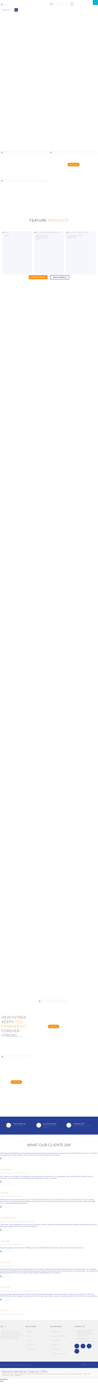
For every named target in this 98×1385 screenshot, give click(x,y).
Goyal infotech (92, 1364)
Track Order (31, 1349)
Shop (29, 1336)
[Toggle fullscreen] (2, 1379)
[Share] (4, 1379)
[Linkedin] (76, 1351)
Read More (73, 164)
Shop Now (53, 1026)
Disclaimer (55, 1345)
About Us (30, 1332)
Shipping (54, 1332)
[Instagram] (89, 1346)
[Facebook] (76, 1346)
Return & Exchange (58, 1336)
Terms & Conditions (58, 1353)
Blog (29, 1340)
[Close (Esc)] (6, 1379)
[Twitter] (83, 1346)
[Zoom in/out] (1, 1379)
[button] (33, 5)
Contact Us (31, 1345)
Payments (55, 1340)
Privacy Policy (56, 1349)
